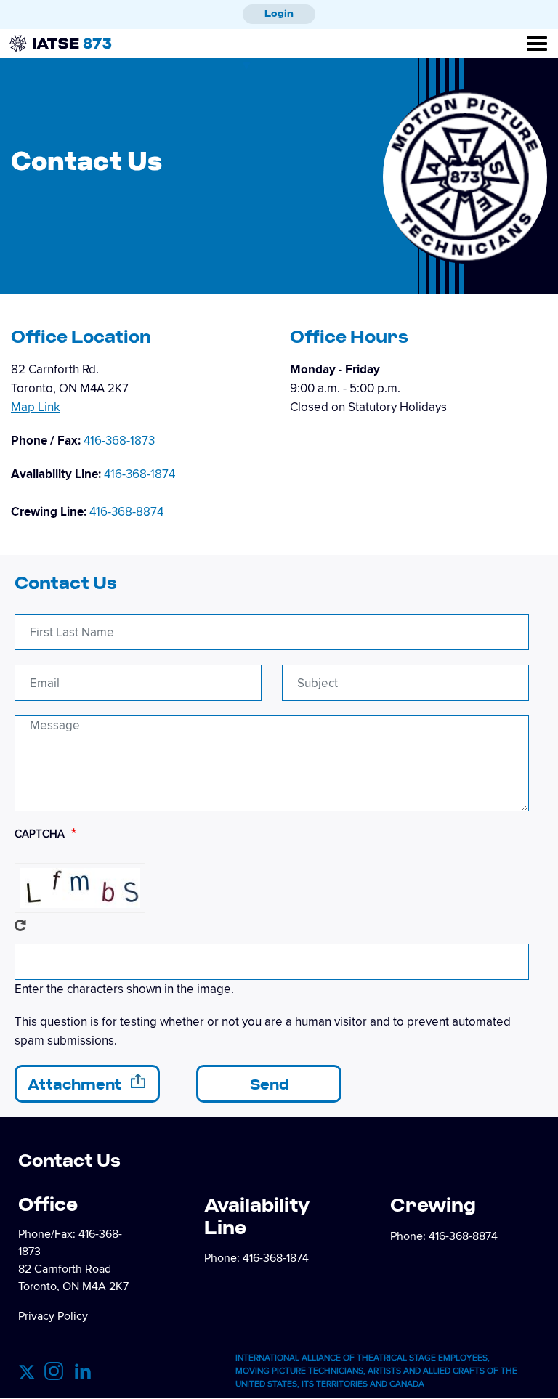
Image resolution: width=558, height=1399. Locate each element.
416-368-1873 (119, 440)
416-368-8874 (126, 511)
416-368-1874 (139, 474)
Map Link (35, 407)
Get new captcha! (20, 925)
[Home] (38, 31)
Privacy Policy (53, 1316)
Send (269, 1083)
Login (279, 13)
